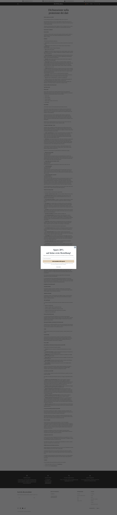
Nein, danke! (58, 267)
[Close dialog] (75, 247)
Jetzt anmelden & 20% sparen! (58, 261)
